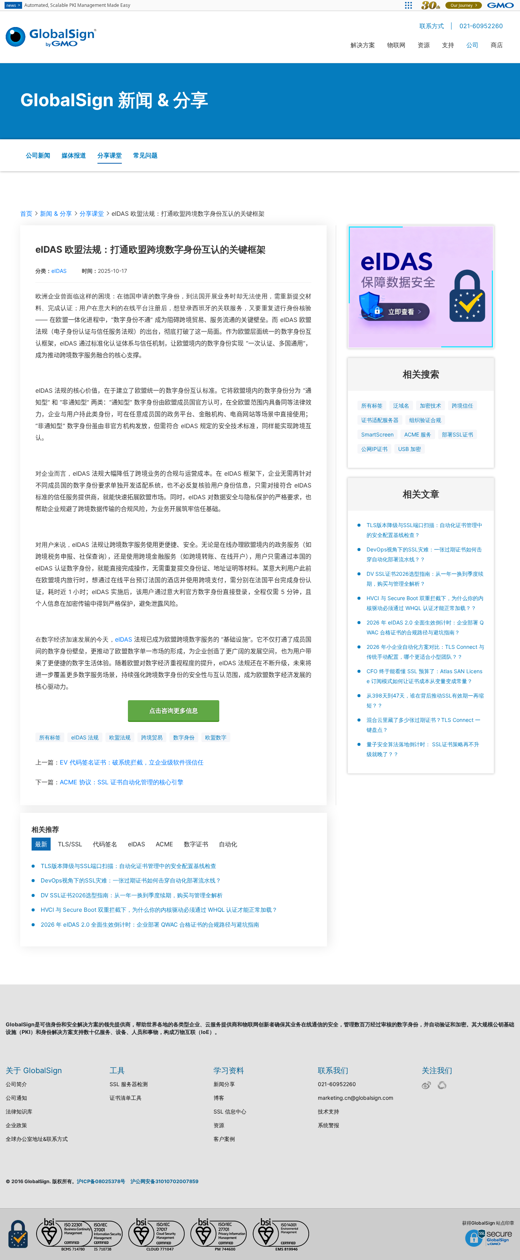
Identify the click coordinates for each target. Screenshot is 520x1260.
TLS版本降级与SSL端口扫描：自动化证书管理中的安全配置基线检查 (128, 866)
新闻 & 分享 (56, 213)
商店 (497, 45)
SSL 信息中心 (230, 1111)
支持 (448, 45)
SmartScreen (377, 434)
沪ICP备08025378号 (101, 1181)
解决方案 (363, 45)
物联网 (396, 45)
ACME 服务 (417, 434)
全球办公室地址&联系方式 (37, 1139)
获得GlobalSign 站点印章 (488, 1223)
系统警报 (328, 1125)
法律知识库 (19, 1111)
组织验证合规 (425, 420)
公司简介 (16, 1084)
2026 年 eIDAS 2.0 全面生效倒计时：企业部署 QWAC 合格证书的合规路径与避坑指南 (150, 924)
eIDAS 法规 (85, 737)
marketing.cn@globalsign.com (355, 1097)
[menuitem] (363, 50)
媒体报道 (74, 155)
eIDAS (59, 271)
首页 (26, 213)
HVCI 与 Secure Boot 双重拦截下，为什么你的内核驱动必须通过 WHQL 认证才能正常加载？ (159, 909)
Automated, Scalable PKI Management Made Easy (68, 5)
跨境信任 (462, 405)
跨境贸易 (152, 737)
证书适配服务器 (380, 420)
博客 (219, 1097)
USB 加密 (409, 449)
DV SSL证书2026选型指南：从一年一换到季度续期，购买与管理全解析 (132, 895)
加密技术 (430, 405)
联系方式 (432, 26)
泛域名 (401, 405)
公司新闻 (38, 155)
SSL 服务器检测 (129, 1084)
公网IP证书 (374, 449)
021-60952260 (481, 26)
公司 (472, 45)
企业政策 (16, 1125)
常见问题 (145, 155)
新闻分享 (224, 1084)
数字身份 (184, 737)
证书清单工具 (126, 1097)
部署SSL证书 (457, 434)
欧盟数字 (216, 737)
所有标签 (50, 737)
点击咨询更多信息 (173, 710)
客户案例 (224, 1139)
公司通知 (16, 1097)
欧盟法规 (120, 737)
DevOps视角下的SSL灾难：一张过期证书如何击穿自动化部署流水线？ (131, 880)
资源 (424, 45)
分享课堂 (109, 155)
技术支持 (328, 1111)
